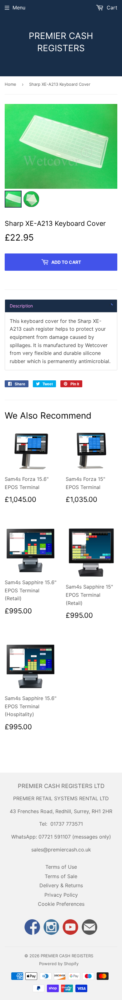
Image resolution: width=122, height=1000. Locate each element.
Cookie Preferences (61, 904)
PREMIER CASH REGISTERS (61, 41)
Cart (111, 7)
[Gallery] (61, 156)
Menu (19, 7)
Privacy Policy (61, 895)
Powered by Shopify (59, 963)
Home (10, 84)
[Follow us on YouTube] (70, 927)
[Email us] (90, 927)
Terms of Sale (61, 876)
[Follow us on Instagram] (51, 927)
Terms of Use (61, 867)
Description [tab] (21, 305)
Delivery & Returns (61, 885)
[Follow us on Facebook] (32, 927)
